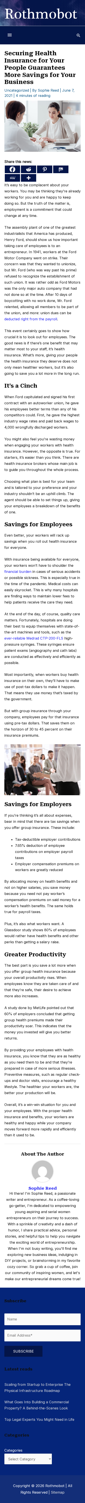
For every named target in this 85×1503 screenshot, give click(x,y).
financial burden (17, 571)
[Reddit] (28, 169)
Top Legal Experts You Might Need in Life (39, 1419)
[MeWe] (12, 178)
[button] (78, 35)
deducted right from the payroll (30, 319)
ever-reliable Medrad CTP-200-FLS (33, 638)
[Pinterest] (44, 169)
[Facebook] (12, 169)
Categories (13, 1450)
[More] (28, 178)
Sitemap (58, 1492)
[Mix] (60, 169)
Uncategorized (16, 90)
